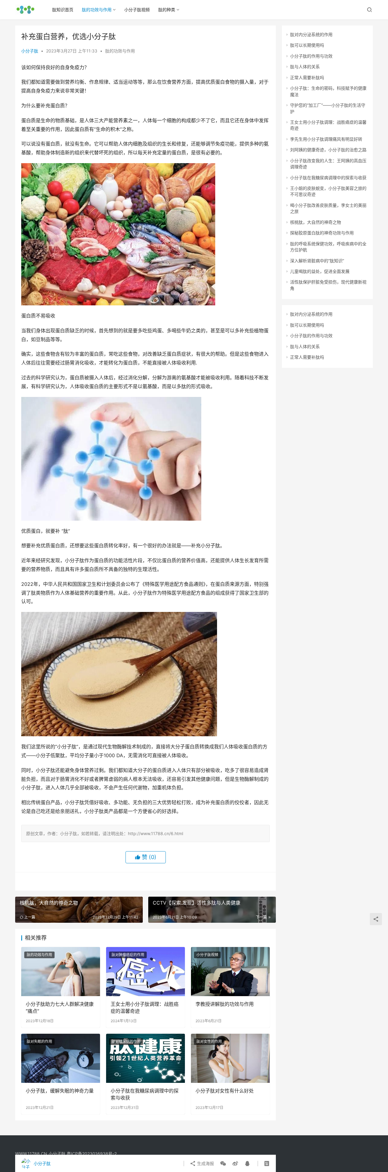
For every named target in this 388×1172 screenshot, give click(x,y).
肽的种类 (166, 9)
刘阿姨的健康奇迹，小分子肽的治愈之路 (328, 149)
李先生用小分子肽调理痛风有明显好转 (326, 139)
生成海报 (205, 1163)
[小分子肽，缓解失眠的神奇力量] (60, 1058)
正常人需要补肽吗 (307, 77)
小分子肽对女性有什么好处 (225, 1091)
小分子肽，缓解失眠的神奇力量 (60, 1091)
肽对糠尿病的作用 (126, 1041)
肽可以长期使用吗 (307, 45)
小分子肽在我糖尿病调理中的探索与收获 (145, 1094)
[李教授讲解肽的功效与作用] (230, 971)
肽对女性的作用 (209, 1041)
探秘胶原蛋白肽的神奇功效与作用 (322, 232)
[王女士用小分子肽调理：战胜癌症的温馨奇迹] (145, 971)
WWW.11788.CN (31, 1153)
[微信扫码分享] (223, 1163)
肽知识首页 (62, 9)
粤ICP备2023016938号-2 (92, 1153)
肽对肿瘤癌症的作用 (128, 954)
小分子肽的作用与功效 (311, 56)
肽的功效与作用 (97, 9)
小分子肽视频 (137, 9)
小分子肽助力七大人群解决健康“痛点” (60, 1007)
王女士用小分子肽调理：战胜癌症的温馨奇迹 (145, 1007)
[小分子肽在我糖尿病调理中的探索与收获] (145, 1058)
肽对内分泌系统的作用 (311, 34)
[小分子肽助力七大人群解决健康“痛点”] (60, 971)
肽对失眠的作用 (39, 1041)
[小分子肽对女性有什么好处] (230, 1058)
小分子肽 (29, 50)
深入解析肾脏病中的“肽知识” (317, 260)
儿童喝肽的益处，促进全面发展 (320, 271)
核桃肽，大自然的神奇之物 (315, 222)
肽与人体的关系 (305, 66)
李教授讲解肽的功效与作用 (225, 1004)
